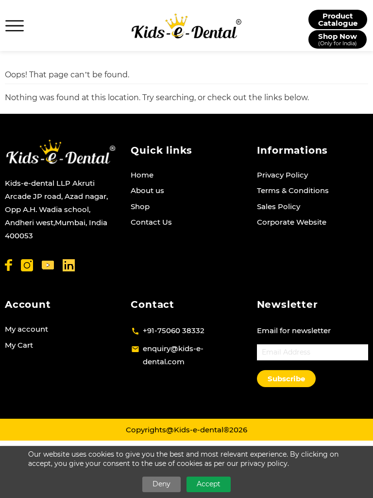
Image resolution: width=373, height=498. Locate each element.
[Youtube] (48, 265)
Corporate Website (291, 222)
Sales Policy (278, 206)
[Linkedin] (69, 265)
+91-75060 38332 (173, 330)
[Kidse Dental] (60, 152)
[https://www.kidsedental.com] (186, 25)
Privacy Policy (282, 174)
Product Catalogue (337, 19)
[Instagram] (27, 265)
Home (142, 174)
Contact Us (151, 222)
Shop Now (337, 39)
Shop (140, 206)
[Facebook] (8, 265)
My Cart (19, 345)
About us (147, 190)
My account (26, 329)
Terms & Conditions (293, 190)
